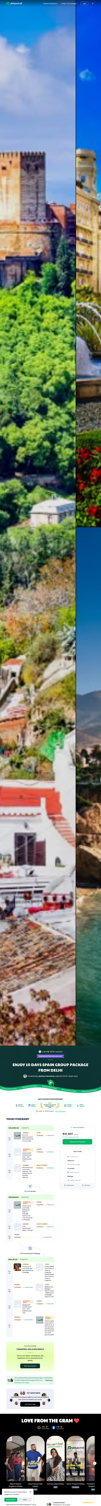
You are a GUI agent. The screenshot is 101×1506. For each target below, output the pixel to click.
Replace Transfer (79, 1164)
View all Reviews (60, 1111)
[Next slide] (94, 1463)
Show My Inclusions (30, 1366)
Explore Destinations (50, 3)
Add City (70, 1156)
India (24, 1500)
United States (10, 1500)
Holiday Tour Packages (69, 3)
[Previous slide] (6, 1463)
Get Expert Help (30, 1404)
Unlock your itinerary (77, 1142)
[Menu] (93, 4)
